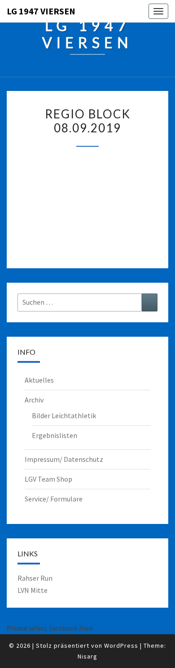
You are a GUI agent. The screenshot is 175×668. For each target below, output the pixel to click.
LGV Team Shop (48, 478)
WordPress (121, 645)
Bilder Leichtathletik (64, 415)
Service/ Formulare (54, 498)
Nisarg (87, 656)
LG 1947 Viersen (41, 11)
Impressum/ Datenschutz (64, 459)
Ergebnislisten (54, 435)
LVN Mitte (33, 590)
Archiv (34, 399)
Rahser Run (35, 577)
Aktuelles (39, 379)
